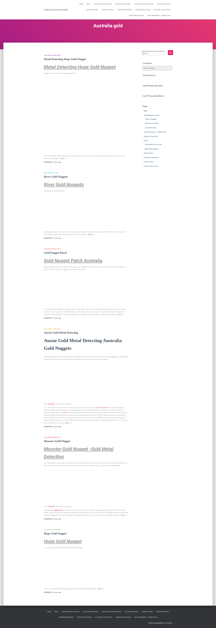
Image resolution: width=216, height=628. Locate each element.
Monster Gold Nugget (57, 441)
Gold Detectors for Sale (144, 4)
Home (81, 4)
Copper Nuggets (107, 10)
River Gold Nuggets (56, 176)
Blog (89, 4)
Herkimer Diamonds (124, 10)
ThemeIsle (168, 623)
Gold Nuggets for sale (103, 4)
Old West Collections (162, 10)
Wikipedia (51, 404)
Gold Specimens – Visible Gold (159, 15)
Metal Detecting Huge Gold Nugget (65, 59)
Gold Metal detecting (52, 55)
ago (57, 162)
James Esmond (102, 407)
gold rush (58, 510)
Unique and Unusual (136, 15)
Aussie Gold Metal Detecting (61, 332)
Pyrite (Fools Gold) (142, 10)
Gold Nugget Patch (55, 252)
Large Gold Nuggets (123, 4)
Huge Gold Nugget (55, 533)
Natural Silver (92, 10)
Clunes (65, 412)
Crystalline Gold (163, 4)
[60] (100, 417)
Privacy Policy (149, 162)
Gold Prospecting (51, 173)
